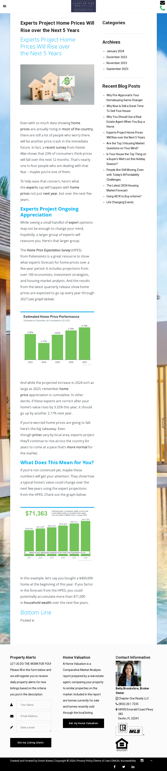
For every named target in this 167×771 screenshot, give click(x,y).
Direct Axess (45, 760)
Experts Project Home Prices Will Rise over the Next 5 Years (126, 135)
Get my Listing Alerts (31, 742)
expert (74, 222)
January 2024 (115, 51)
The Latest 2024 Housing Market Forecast (122, 188)
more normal (77, 447)
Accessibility (128, 760)
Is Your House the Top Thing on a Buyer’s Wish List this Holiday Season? (126, 159)
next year (50, 193)
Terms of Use (102, 760)
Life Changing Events (120, 202)
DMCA (115, 760)
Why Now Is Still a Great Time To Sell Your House (125, 108)
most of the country (77, 129)
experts (32, 187)
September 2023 (117, 69)
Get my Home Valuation (83, 723)
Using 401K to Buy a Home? (124, 196)
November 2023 (117, 63)
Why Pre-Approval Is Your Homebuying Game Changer (125, 98)
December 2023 (117, 57)
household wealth (38, 602)
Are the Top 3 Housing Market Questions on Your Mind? (126, 146)
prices (37, 435)
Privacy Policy (85, 760)
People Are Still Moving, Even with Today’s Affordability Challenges (125, 174)
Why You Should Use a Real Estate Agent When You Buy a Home (126, 121)
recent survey (55, 147)
